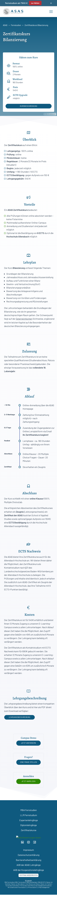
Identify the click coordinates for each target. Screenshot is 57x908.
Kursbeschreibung (28, 106)
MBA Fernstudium (10, 882)
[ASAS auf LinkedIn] (24, 842)
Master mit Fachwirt (46, 884)
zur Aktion (35, 3)
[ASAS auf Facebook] (35, 842)
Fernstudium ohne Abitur (13, 885)
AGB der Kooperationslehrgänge (28, 870)
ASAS (5, 25)
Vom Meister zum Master (33, 884)
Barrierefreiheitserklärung (28, 860)
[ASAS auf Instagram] (30, 842)
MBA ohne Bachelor (32, 882)
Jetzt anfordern (28, 743)
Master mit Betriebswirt (18, 884)
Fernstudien (16, 25)
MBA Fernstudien (28, 810)
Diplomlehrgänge (28, 825)
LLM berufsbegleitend (43, 887)
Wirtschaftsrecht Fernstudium (16, 887)
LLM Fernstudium (28, 815)
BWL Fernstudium (20, 882)
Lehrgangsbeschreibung (19, 717)
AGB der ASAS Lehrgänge (29, 865)
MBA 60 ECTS (42, 882)
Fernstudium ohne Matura (27, 885)
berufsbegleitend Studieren (43, 885)
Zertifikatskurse (28, 830)
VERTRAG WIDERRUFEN (28, 875)
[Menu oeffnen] (51, 12)
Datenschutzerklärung (28, 855)
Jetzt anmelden (28, 781)
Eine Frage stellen (28, 762)
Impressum (28, 850)
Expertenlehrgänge (28, 820)
